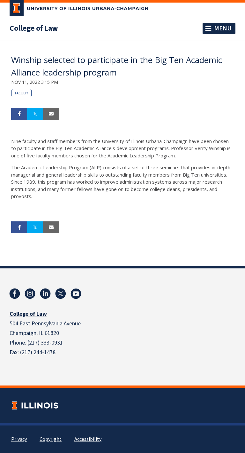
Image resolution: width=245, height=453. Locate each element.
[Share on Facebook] (19, 114)
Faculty (21, 93)
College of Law (34, 28)
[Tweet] (35, 114)
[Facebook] (15, 294)
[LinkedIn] (45, 294)
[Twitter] (61, 294)
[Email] (51, 114)
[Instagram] (30, 294)
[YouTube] (76, 294)
